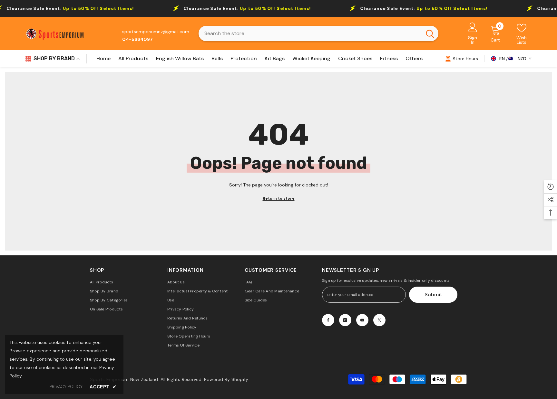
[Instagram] (345, 320)
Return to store (279, 198)
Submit (433, 294)
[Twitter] (379, 320)
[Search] (318, 33)
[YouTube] (362, 320)
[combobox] (310, 33)
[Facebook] (328, 320)
